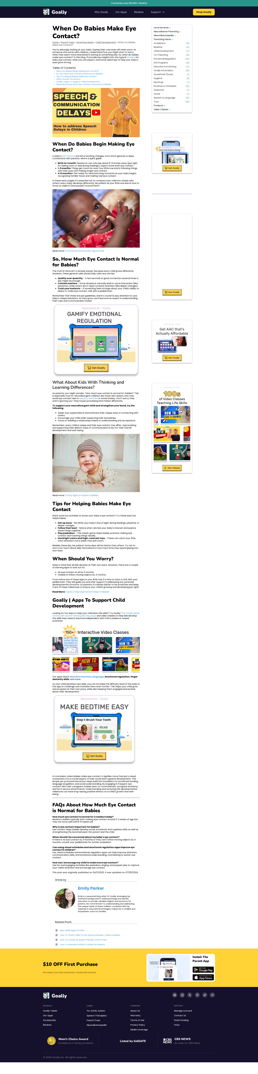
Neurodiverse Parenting (166, 31)
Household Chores (163, 74)
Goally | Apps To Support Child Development (78, 81)
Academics (160, 43)
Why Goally (101, 12)
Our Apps (121, 12)
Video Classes (161, 109)
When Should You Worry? (68, 79)
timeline (131, 57)
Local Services (161, 27)
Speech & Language (164, 98)
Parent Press (67, 42)
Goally (59, 12)
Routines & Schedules (165, 86)
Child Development (106, 42)
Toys (156, 101)
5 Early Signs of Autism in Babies (81, 495)
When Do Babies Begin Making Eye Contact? (77, 71)
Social (157, 94)
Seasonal (159, 90)
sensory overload (88, 398)
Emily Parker (91, 888)
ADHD (94, 1010)
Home (55, 42)
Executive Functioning (165, 66)
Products (158, 105)
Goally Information (163, 70)
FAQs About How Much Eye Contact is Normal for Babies (83, 84)
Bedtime (158, 47)
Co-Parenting (161, 55)
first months (68, 156)
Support (156, 12)
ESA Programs (161, 63)
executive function (80, 676)
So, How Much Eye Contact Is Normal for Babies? (79, 74)
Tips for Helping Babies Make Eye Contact (76, 76)
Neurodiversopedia (164, 35)
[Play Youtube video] (96, 112)
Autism (101, 1010)
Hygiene (158, 78)
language (98, 676)
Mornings (158, 82)
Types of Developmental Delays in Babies (87, 591)
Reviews (139, 12)
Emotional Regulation (165, 59)
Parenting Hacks (85, 42)
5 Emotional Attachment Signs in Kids (84, 250)
